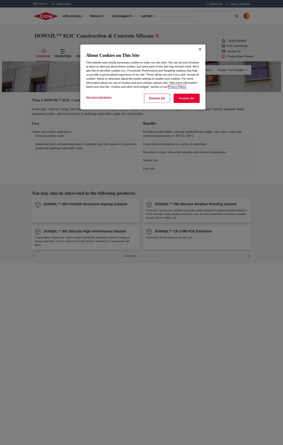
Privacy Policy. (177, 86)
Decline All (157, 98)
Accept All (186, 98)
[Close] (200, 49)
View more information (98, 97)
